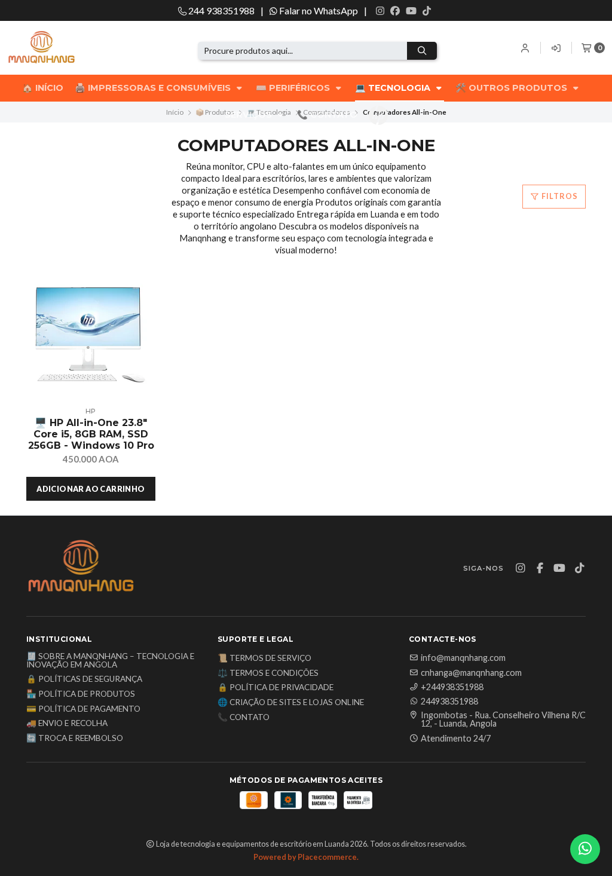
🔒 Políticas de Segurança (84, 679)
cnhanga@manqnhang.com (471, 673)
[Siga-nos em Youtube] (411, 11)
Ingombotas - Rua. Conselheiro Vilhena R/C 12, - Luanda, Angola (503, 719)
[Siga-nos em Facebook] (395, 11)
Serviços (249, 114)
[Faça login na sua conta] (525, 48)
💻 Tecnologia (394, 87)
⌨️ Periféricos (294, 87)
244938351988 (449, 701)
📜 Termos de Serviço (264, 658)
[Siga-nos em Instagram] (380, 11)
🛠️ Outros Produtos (512, 87)
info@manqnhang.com (463, 658)
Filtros (559, 196)
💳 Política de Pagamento (83, 709)
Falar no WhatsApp (317, 10)
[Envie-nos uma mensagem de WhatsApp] (585, 849)
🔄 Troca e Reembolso (74, 738)
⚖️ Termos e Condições (268, 673)
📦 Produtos (214, 112)
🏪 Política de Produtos (80, 694)
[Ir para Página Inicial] (61, 48)
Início (174, 112)
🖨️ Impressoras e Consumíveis (154, 87)
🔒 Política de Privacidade (275, 688)
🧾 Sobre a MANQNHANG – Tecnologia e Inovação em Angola (110, 661)
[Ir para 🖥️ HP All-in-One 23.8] (90, 336)
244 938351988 (220, 10)
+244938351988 (452, 687)
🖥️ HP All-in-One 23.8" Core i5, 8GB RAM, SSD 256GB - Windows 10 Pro (91, 434)
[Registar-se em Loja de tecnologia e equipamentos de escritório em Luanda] (556, 48)
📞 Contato (327, 114)
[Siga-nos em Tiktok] (427, 11)
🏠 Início (42, 87)
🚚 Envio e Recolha (67, 723)
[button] (90, 489)
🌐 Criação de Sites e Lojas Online (291, 703)
